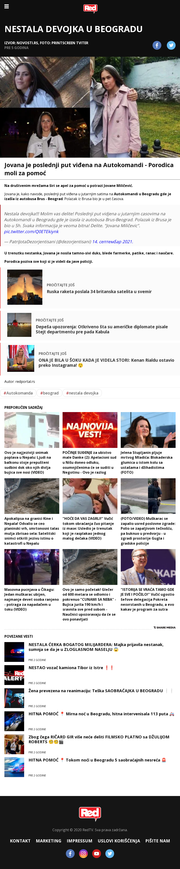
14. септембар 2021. (112, 242)
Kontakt (20, 841)
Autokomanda (18, 393)
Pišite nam (157, 841)
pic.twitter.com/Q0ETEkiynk (31, 231)
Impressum (79, 841)
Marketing (48, 841)
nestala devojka (82, 393)
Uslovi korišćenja (119, 841)
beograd (49, 393)
